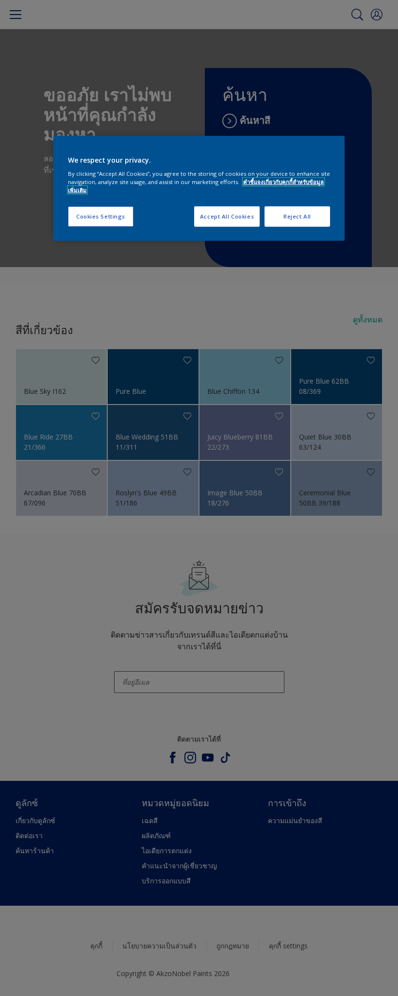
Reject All (297, 216)
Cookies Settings (100, 216)
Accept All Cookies (227, 216)
